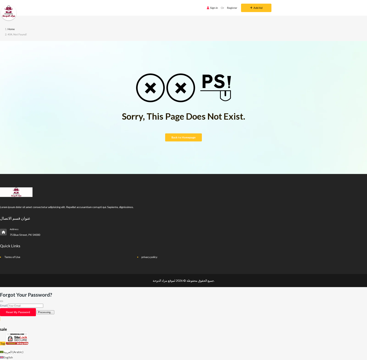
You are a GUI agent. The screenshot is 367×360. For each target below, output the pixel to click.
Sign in (214, 7)
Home (11, 29)
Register (232, 7)
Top (2, 343)
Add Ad (257, 7)
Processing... (45, 312)
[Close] (1, 301)
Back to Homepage (183, 137)
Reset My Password (18, 312)
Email (3, 305)
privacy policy (149, 257)
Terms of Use (12, 257)
